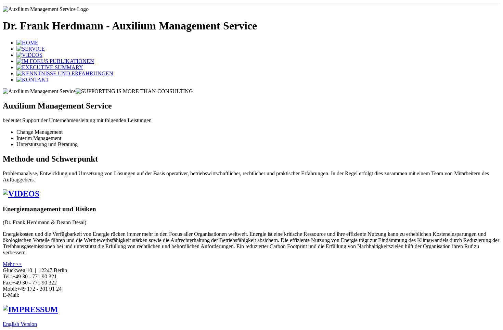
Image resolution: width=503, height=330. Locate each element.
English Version (20, 324)
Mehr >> (12, 264)
